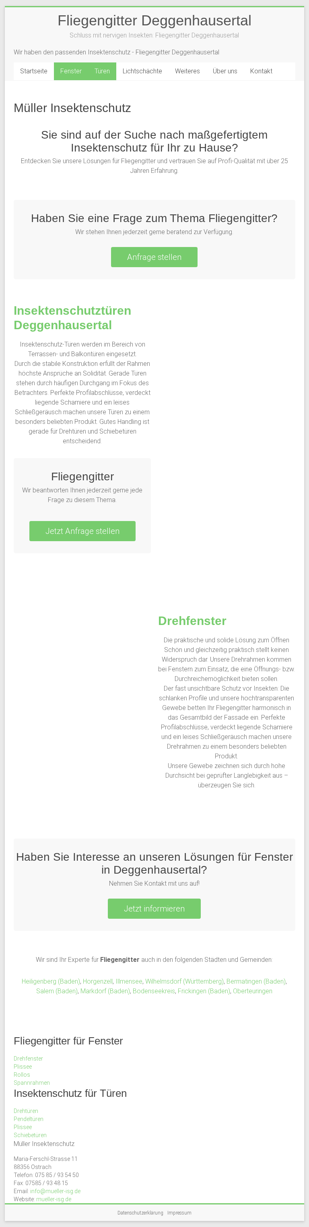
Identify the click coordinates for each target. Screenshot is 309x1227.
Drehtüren (26, 1111)
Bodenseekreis (154, 991)
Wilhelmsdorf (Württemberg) (184, 981)
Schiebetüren (30, 1135)
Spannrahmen (32, 1083)
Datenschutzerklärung (140, 1213)
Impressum (179, 1213)
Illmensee (128, 981)
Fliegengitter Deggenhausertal (154, 20)
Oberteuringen (252, 991)
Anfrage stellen (154, 257)
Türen (102, 71)
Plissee (23, 1066)
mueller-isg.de (53, 1199)
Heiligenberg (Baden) (51, 981)
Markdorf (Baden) (105, 991)
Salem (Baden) (57, 991)
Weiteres (187, 71)
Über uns (225, 71)
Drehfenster (192, 620)
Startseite (33, 71)
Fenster (71, 71)
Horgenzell (98, 981)
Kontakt (261, 71)
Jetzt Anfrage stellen (82, 531)
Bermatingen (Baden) (256, 981)
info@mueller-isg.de (55, 1191)
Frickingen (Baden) (204, 991)
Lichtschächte (142, 71)
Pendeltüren (28, 1119)
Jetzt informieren (154, 909)
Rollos (22, 1074)
